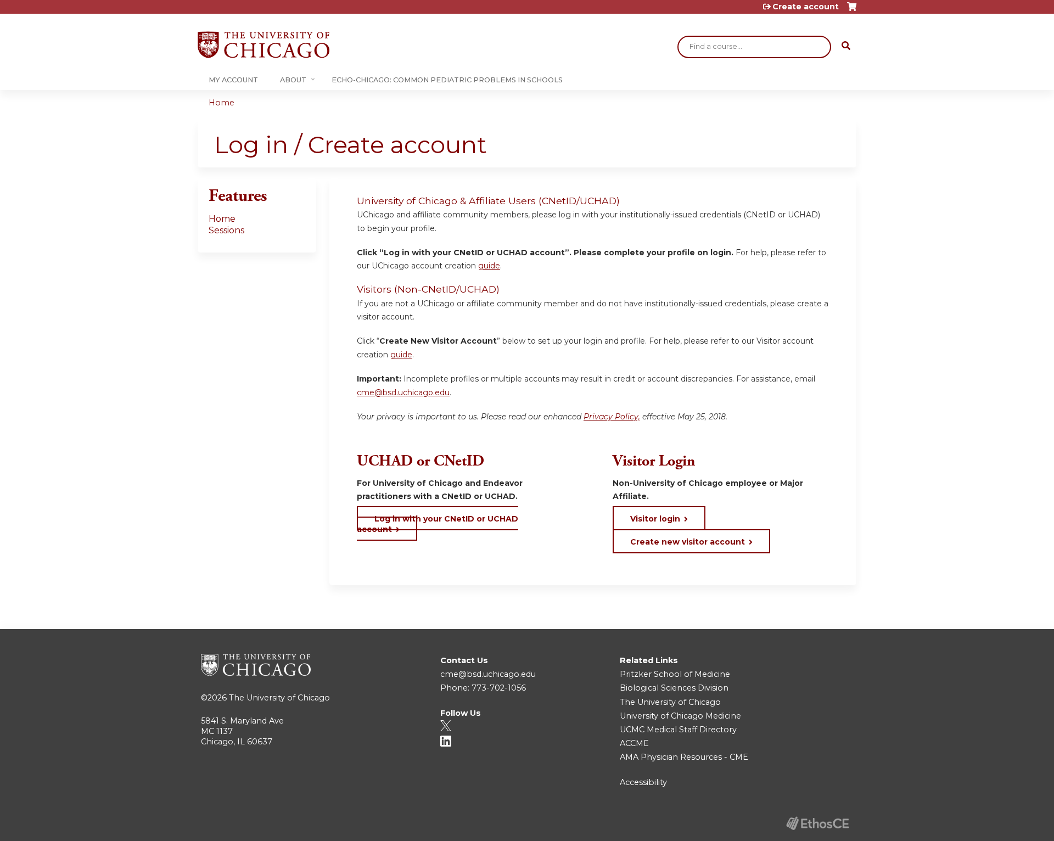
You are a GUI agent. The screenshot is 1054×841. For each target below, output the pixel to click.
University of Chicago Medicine (680, 716)
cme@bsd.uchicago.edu (403, 392)
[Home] (263, 45)
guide (489, 266)
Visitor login (655, 519)
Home (221, 103)
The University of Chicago (279, 698)
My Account (233, 80)
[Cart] (851, 11)
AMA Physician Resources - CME (684, 757)
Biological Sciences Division (674, 688)
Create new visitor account (687, 542)
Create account (805, 6)
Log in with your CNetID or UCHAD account (437, 524)
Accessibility (643, 782)
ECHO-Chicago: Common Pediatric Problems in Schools (447, 80)
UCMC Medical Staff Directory (678, 730)
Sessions (226, 230)
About (293, 80)
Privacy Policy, (612, 417)
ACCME (634, 743)
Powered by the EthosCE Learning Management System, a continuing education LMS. (817, 823)
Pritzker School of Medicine (675, 674)
